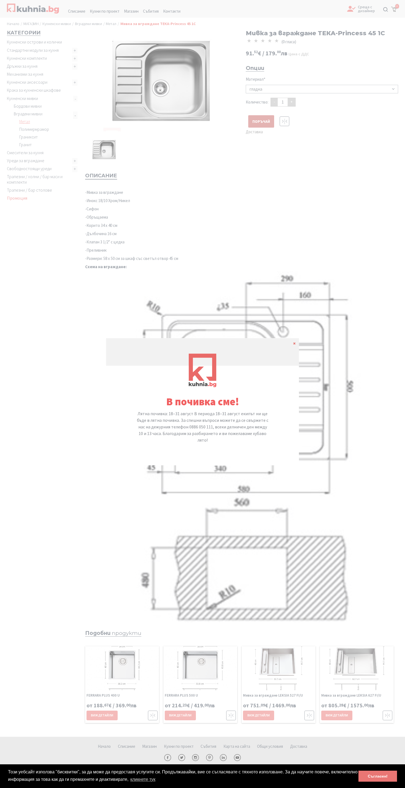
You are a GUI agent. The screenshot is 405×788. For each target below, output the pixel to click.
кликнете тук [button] (142, 779)
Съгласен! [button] (378, 776)
